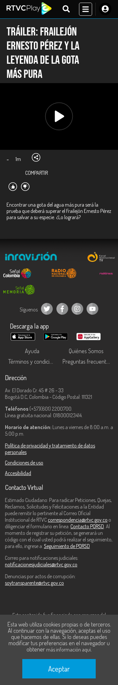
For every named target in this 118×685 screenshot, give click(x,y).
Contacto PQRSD (87, 526)
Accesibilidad (18, 473)
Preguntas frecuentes (86, 361)
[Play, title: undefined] (59, 116)
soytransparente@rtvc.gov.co (34, 583)
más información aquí (68, 649)
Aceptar (59, 668)
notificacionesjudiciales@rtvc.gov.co (41, 564)
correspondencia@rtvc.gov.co (78, 519)
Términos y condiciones (33, 361)
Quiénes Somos (86, 350)
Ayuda (32, 350)
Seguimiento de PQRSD (67, 546)
